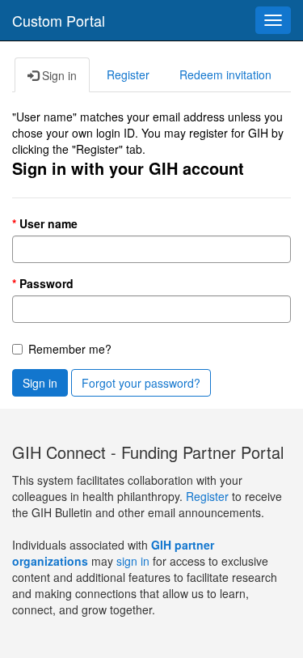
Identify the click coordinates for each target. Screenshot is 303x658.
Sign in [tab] (58, 75)
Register (209, 496)
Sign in (40, 383)
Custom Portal (58, 20)
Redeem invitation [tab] (225, 74)
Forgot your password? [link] (141, 383)
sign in (132, 561)
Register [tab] (128, 74)
